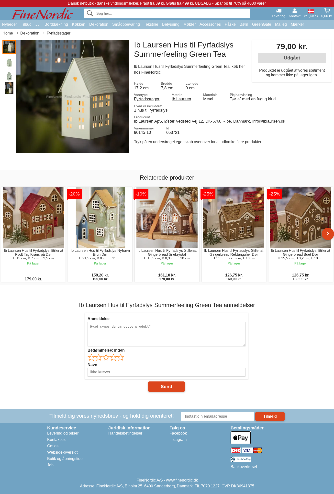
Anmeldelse (99, 319)
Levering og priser (62, 433)
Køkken (78, 24)
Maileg (281, 24)
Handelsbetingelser (125, 433)
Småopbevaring (126, 24)
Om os (52, 446)
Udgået (292, 57)
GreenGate (261, 24)
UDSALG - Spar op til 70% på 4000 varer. (231, 3)
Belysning (170, 24)
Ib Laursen (181, 98)
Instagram (178, 439)
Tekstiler (151, 24)
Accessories (210, 24)
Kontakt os (56, 439)
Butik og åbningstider (65, 459)
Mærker (297, 24)
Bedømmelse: (106, 350)
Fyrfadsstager (146, 98)
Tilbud (26, 24)
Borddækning (56, 24)
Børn (244, 24)
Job (50, 465)
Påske (230, 24)
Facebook (178, 433)
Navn (92, 365)
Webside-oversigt (62, 452)
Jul (38, 24)
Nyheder (9, 24)
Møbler (189, 24)
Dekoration (98, 24)
